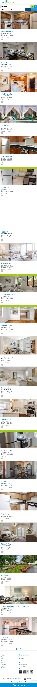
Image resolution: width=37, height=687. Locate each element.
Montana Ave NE (7, 357)
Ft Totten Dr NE (6, 450)
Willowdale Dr (6, 575)
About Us (3, 664)
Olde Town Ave (6, 156)
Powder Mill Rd (6, 388)
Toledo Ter (4, 63)
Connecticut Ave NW (8, 294)
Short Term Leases (6, 668)
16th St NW (5, 187)
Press (2, 658)
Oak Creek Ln (6, 419)
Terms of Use (23, 666)
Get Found (22, 657)
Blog (2, 660)
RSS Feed (23, 682)
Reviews (21, 658)
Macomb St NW (6, 326)
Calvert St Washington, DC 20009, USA (15, 606)
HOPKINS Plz (6, 232)
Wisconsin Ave (6, 263)
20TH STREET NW (8, 638)
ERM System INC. (15, 678)
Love (2, 666)
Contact (3, 657)
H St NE (4, 482)
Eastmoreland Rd (7, 32)
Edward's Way (6, 544)
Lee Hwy (4, 513)
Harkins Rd (5, 125)
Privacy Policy (23, 664)
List (29, 9)
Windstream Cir (6, 94)
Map (35, 9)
